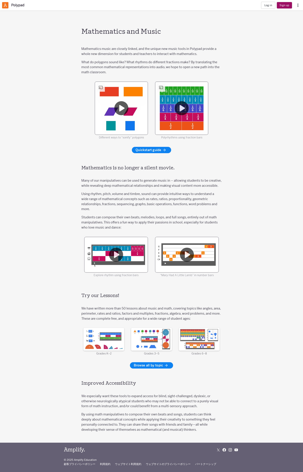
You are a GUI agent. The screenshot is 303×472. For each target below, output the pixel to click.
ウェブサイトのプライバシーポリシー (168, 464)
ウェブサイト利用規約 (128, 464)
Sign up (284, 5)
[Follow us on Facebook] (224, 450)
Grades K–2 (104, 353)
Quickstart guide (149, 150)
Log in (268, 5)
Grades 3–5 (151, 353)
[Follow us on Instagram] (230, 450)
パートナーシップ (205, 464)
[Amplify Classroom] (5, 5)
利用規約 (105, 464)
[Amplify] (74, 450)
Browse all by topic (149, 365)
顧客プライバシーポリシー (79, 464)
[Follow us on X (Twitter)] (218, 450)
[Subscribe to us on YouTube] (236, 450)
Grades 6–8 (199, 353)
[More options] (298, 5)
